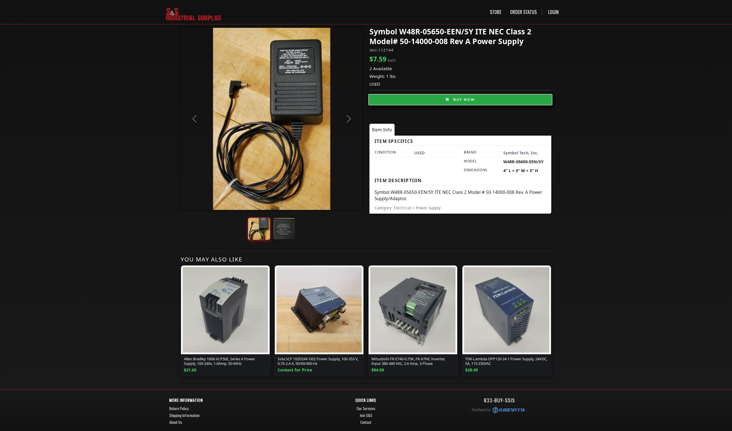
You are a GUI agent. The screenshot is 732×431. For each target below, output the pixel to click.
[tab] (382, 130)
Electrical (403, 207)
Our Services (366, 408)
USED (374, 84)
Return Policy (178, 408)
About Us (175, 422)
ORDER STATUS (523, 12)
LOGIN (553, 12)
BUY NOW (463, 99)
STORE (495, 12)
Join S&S (366, 415)
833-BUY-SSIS (499, 400)
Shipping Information (184, 415)
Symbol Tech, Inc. (520, 153)
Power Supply (428, 207)
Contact (365, 422)
